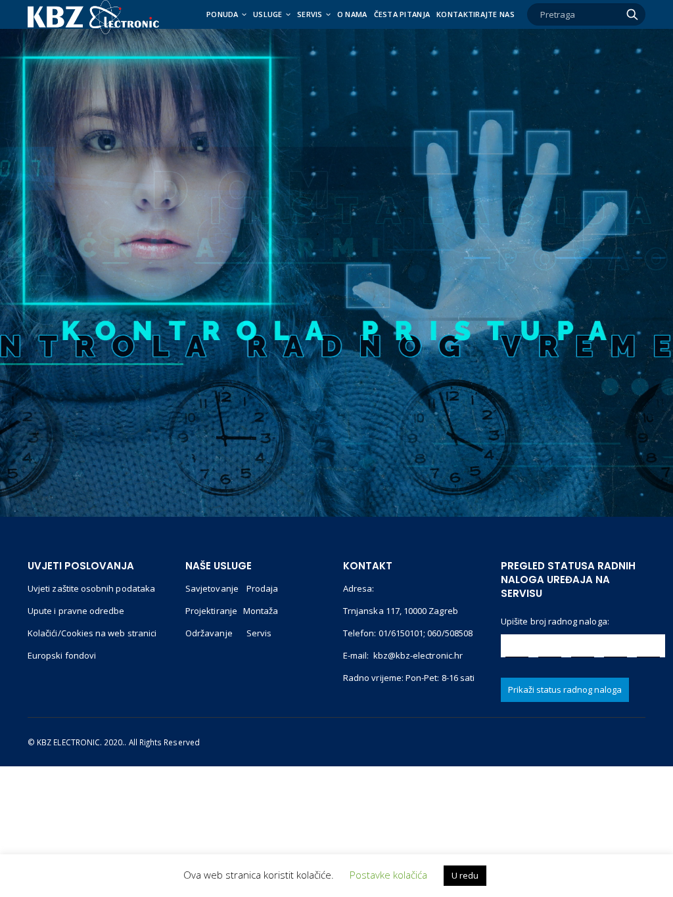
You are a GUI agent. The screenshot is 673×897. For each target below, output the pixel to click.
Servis (310, 14)
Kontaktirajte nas (475, 14)
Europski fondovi (62, 655)
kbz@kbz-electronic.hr (418, 655)
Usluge (268, 14)
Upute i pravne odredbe (76, 611)
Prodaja (262, 588)
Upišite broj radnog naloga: (555, 621)
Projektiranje (211, 611)
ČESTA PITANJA (402, 14)
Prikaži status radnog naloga (565, 689)
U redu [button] (465, 875)
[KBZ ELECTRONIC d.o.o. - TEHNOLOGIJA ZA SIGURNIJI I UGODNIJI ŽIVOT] (93, 17)
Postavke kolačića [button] (388, 874)
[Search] (632, 14)
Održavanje (210, 633)
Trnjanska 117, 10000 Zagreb (400, 611)
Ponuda (222, 14)
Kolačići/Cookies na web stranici (92, 633)
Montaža (260, 611)
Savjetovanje (212, 588)
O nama (352, 14)
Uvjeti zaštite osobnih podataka (91, 588)
